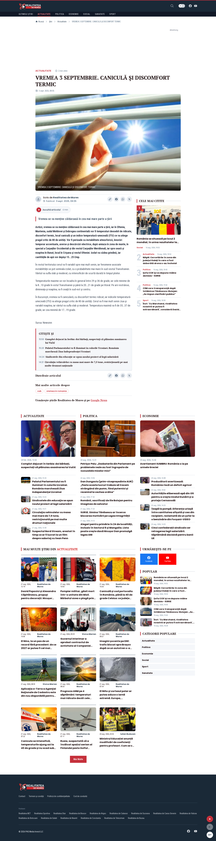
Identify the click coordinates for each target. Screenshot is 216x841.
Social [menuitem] (86, 14)
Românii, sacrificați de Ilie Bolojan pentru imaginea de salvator (106, 502)
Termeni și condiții (36, 796)
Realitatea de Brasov (77, 813)
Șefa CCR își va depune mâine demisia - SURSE (159, 274)
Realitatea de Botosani (28, 818)
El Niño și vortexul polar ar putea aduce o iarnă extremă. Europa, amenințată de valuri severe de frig (117, 698)
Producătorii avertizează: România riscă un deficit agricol (171, 483)
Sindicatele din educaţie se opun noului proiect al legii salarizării (82, 356)
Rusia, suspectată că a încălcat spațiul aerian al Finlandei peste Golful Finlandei (76, 746)
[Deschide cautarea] (172, 6)
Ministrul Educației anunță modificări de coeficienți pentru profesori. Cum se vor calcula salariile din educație (117, 745)
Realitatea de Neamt (69, 818)
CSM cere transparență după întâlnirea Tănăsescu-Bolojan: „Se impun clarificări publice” (160, 291)
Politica (146, 269)
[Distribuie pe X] (129, 199)
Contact (22, 796)
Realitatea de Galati (49, 818)
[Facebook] (190, 6)
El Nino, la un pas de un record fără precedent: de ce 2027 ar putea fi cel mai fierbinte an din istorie (38, 646)
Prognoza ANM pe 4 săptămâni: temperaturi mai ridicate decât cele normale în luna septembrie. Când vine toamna (78, 698)
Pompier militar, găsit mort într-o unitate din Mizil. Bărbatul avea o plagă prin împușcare (77, 597)
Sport (145, 300)
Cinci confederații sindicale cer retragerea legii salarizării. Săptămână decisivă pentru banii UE (172, 533)
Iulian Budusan (127, 734)
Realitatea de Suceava (140, 813)
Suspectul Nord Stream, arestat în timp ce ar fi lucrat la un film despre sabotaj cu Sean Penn (53, 535)
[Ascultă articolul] (210, 819)
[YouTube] (195, 6)
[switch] (182, 6)
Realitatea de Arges (98, 813)
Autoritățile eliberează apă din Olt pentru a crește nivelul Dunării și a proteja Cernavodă (172, 497)
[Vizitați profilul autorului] (38, 199)
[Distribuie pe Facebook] (116, 199)
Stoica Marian (89, 634)
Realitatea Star (59, 813)
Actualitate (62, 21)
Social (140, 247)
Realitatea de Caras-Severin (164, 813)
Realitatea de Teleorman (114, 818)
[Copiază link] (110, 199)
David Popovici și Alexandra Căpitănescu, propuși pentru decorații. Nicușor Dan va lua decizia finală (38, 597)
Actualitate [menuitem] (44, 14)
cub (39, 391)
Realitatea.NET (25, 813)
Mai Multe (78, 759)
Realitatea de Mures (65, 197)
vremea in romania (56, 391)
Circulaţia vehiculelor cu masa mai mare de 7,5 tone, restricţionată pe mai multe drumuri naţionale (86, 363)
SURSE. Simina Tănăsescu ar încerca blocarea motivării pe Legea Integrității (105, 514)
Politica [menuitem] (59, 14)
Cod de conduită (80, 796)
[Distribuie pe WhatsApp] (122, 199)
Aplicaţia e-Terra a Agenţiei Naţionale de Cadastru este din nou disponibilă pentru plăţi (38, 694)
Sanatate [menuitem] (100, 14)
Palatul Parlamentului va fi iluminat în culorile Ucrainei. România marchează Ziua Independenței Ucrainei (82, 349)
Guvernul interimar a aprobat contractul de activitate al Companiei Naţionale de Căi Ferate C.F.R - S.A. (75, 646)
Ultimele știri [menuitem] (26, 14)
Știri (50, 21)
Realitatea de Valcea (188, 813)
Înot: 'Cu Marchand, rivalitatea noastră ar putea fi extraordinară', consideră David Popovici (161, 308)
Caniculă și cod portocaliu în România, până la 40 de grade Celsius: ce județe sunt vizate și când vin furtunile (116, 598)
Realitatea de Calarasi (119, 813)
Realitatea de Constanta (91, 818)
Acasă (41, 21)
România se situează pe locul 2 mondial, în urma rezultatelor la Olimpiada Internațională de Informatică (157, 244)
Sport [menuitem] (112, 14)
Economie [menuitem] (74, 14)
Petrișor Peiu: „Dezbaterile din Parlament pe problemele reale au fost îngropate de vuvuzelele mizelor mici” (108, 467)
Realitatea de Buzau (136, 818)
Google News (99, 400)
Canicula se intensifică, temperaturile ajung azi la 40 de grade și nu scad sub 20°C (37, 746)
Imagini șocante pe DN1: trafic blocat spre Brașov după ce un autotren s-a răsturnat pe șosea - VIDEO (116, 646)
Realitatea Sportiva (42, 813)
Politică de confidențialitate (58, 796)
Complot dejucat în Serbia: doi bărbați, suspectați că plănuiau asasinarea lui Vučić (86, 341)
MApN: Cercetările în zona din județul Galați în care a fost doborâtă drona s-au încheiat (160, 260)
